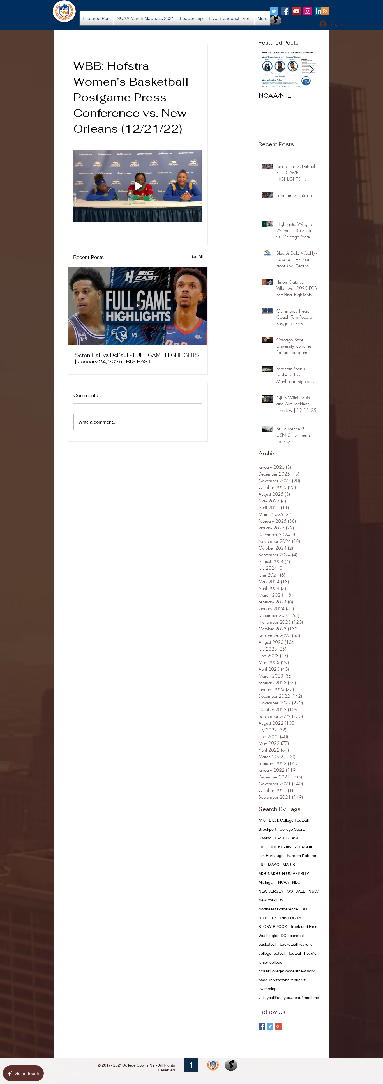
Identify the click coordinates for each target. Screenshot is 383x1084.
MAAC (273, 864)
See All (196, 256)
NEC (296, 882)
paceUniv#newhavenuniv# (282, 979)
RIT (304, 908)
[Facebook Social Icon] (285, 11)
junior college (270, 962)
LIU (262, 864)
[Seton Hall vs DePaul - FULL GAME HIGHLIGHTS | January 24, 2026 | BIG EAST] (137, 306)
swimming (267, 988)
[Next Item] (311, 69)
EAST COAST (287, 837)
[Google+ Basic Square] (278, 1026)
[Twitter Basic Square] (270, 1026)
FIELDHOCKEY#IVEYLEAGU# (285, 846)
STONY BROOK (273, 926)
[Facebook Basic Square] (262, 1026)
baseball (297, 935)
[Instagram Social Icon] (307, 11)
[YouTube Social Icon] (296, 11)
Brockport (267, 829)
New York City (271, 899)
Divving (265, 837)
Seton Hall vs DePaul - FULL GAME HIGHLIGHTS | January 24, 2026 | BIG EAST (137, 358)
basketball (267, 944)
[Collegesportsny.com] (274, 11)
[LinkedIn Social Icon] (319, 11)
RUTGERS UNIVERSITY (280, 917)
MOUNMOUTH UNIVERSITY (284, 873)
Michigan (267, 882)
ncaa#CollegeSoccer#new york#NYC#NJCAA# (289, 970)
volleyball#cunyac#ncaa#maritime (289, 997)
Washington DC (272, 935)
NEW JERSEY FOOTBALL (282, 891)
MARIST (290, 864)
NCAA (283, 882)
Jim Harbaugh (271, 855)
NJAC (313, 891)
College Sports (293, 829)
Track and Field (303, 926)
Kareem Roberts (301, 855)
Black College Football (289, 820)
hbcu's (310, 953)
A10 (262, 820)
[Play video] (137, 186)
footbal (295, 953)
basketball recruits (296, 944)
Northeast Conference (278, 908)
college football (272, 953)
